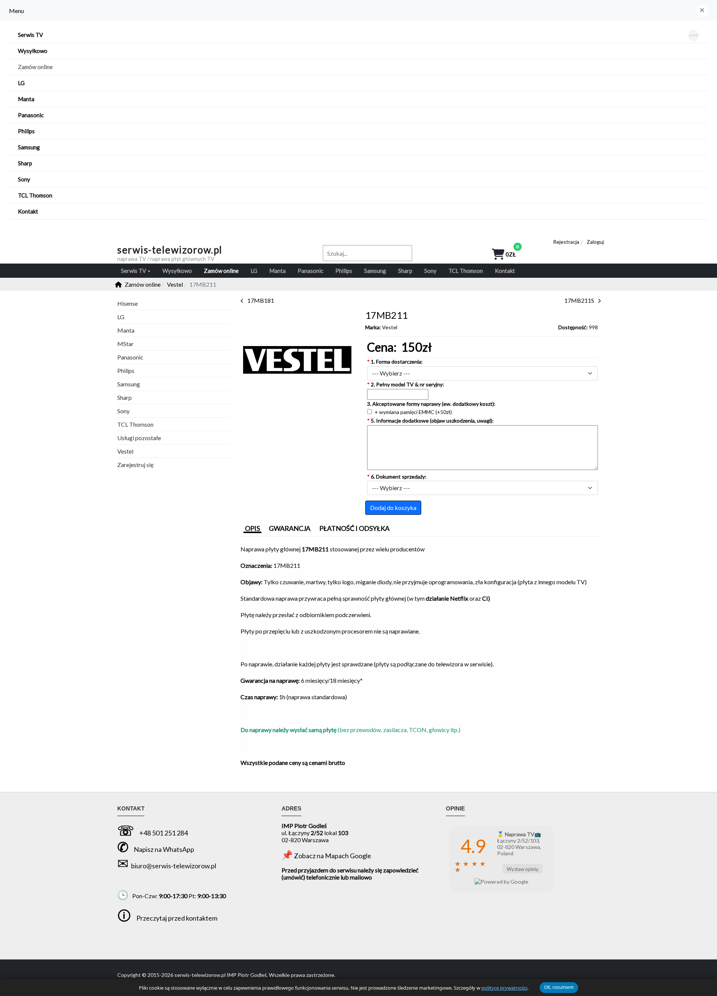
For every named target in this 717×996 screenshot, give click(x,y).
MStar (125, 343)
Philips (125, 370)
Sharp (124, 397)
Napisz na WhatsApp (164, 849)
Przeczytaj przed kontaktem (176, 918)
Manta (125, 330)
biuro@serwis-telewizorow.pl (173, 866)
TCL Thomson (135, 424)
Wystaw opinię (522, 869)
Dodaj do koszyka (393, 507)
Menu (16, 10)
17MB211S (579, 300)
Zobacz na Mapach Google (332, 856)
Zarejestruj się (135, 464)
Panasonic (130, 357)
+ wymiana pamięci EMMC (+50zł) (412, 412)
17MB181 (260, 300)
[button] (702, 10)
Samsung (128, 383)
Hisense (127, 303)
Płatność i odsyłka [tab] (354, 528)
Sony (123, 410)
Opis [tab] (252, 528)
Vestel (389, 327)
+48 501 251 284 (163, 833)
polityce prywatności (504, 987)
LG (120, 316)
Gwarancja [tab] (289, 528)
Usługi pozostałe (139, 437)
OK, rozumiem (559, 987)
